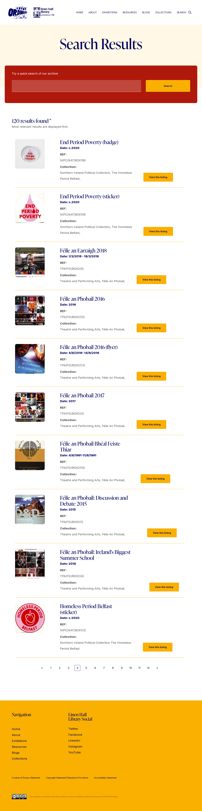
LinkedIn (74, 740)
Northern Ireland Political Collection (85, 173)
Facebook (75, 734)
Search (168, 85)
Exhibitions (109, 12)
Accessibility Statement (105, 777)
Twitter (73, 729)
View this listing (158, 177)
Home (79, 12)
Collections (163, 12)
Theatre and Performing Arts (80, 281)
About (92, 12)
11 (139, 667)
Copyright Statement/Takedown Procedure (67, 777)
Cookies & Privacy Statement (26, 777)
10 (130, 667)
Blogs (146, 12)
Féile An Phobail (113, 281)
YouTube (74, 752)
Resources (130, 12)
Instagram (75, 746)
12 (148, 667)
